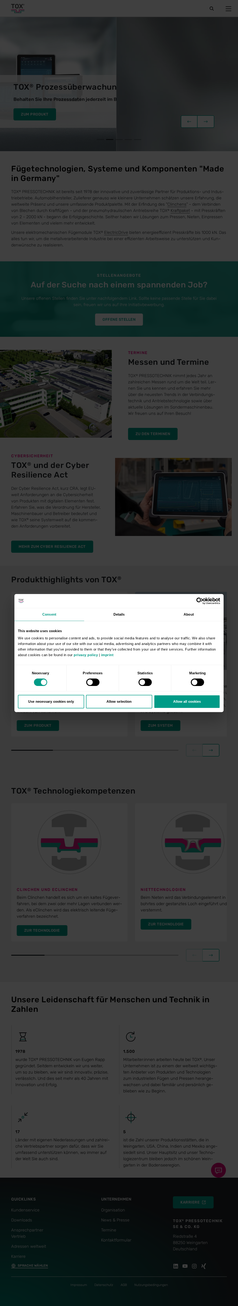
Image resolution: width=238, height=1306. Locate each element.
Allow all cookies (187, 701)
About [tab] (189, 614)
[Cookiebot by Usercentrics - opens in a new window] (199, 600)
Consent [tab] (49, 614)
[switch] (92, 682)
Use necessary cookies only (51, 701)
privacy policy (86, 655)
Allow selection (119, 701)
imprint (107, 655)
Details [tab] (119, 614)
